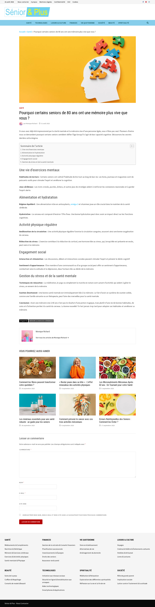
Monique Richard (31, 123)
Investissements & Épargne (53, 553)
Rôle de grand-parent (125, 576)
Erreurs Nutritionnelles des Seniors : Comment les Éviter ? (115, 420)
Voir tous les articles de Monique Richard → (52, 337)
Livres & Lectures (123, 557)
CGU (68, 2)
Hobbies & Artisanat (125, 553)
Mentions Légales (45, 2)
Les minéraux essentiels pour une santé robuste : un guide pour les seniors (36, 420)
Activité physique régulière (32, 156)
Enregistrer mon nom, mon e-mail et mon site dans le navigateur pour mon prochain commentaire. (65, 515)
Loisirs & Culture (58, 23)
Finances (73, 23)
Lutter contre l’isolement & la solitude (132, 583)
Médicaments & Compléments (16, 545)
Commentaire (25, 450)
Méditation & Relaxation (89, 576)
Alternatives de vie (87, 549)
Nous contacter (23, 2)
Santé (28, 23)
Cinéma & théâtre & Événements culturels (133, 549)
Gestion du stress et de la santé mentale (37, 162)
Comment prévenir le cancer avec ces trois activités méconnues (76, 420)
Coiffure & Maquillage (13, 579)
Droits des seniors (49, 557)
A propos (34, 2)
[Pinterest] (146, 1)
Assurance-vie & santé (50, 560)
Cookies (75, 2)
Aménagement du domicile (90, 553)
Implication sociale (124, 579)
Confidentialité (59, 2)
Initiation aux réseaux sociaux (53, 576)
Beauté (111, 23)
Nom (21, 482)
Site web (22, 504)
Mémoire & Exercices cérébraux (41, 321)
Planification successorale (52, 549)
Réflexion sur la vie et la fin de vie (92, 583)
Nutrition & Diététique (13, 549)
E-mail (22, 493)
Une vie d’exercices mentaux (33, 149)
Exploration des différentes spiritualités (95, 579)
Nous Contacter (22, 603)
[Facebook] (143, 1)
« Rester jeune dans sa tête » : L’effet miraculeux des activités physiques (76, 383)
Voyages (120, 545)
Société (101, 23)
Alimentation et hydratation (33, 152)
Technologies (41, 23)
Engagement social (29, 159)
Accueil (22, 31)
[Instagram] (149, 1)
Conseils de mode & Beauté (15, 583)
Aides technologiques (50, 586)
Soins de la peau (11, 576)
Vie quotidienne (88, 23)
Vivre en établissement (89, 545)
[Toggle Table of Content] (130, 146)
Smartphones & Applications (53, 590)
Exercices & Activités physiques (16, 557)
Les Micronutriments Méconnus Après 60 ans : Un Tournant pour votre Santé (116, 383)
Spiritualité (123, 23)
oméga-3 (74, 204)
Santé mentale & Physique (15, 560)
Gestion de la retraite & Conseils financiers (58, 545)
